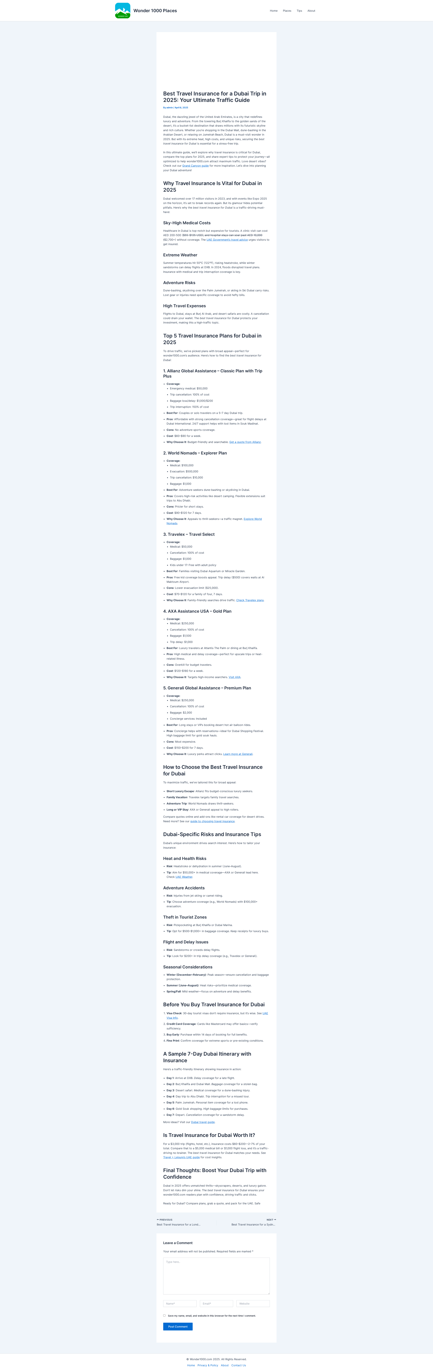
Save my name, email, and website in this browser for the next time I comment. (212, 1315)
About (311, 10)
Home (274, 10)
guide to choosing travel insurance (212, 821)
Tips (299, 10)
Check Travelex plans (250, 600)
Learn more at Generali (238, 754)
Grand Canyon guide (195, 165)
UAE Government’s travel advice (227, 239)
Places (287, 10)
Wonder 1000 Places (155, 10)
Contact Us (238, 1365)
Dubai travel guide (203, 1122)
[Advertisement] (216, 64)
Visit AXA (235, 677)
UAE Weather (184, 877)
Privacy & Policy (208, 1365)
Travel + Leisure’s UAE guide (181, 1157)
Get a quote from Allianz (245, 442)
